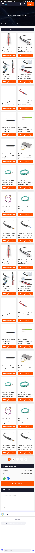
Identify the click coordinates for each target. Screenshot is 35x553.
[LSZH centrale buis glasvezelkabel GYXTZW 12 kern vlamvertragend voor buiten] (9, 39)
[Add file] (2, 550)
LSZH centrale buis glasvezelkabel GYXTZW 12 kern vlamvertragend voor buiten (8, 51)
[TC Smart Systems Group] (8, 4)
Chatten (30, 4)
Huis (2, 24)
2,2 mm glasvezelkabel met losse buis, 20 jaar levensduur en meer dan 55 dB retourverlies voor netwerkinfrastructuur (25, 104)
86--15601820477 (29, 1)
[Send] (32, 550)
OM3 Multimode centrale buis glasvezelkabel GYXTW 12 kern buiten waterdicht (8, 78)
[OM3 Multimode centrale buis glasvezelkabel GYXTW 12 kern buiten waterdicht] (9, 66)
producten (7, 24)
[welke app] (4, 478)
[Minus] (33, 514)
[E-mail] (8, 478)
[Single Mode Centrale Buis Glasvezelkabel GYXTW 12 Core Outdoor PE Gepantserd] (25, 66)
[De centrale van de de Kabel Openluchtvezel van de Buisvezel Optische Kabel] (9, 225)
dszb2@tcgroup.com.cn (9, 1)
